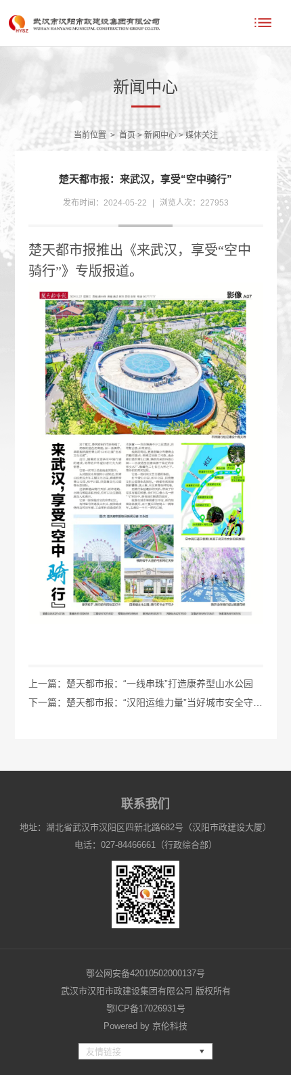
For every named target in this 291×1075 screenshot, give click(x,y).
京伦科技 (169, 1026)
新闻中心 (160, 135)
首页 (127, 135)
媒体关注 (201, 135)
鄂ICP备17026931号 (145, 1008)
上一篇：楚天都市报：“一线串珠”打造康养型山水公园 (140, 683)
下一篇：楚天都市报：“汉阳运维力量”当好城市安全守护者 (145, 702)
